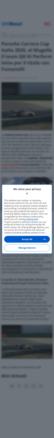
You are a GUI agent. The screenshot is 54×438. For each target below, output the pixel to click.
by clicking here (30, 219)
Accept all (27, 239)
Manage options (27, 247)
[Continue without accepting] (27, 193)
